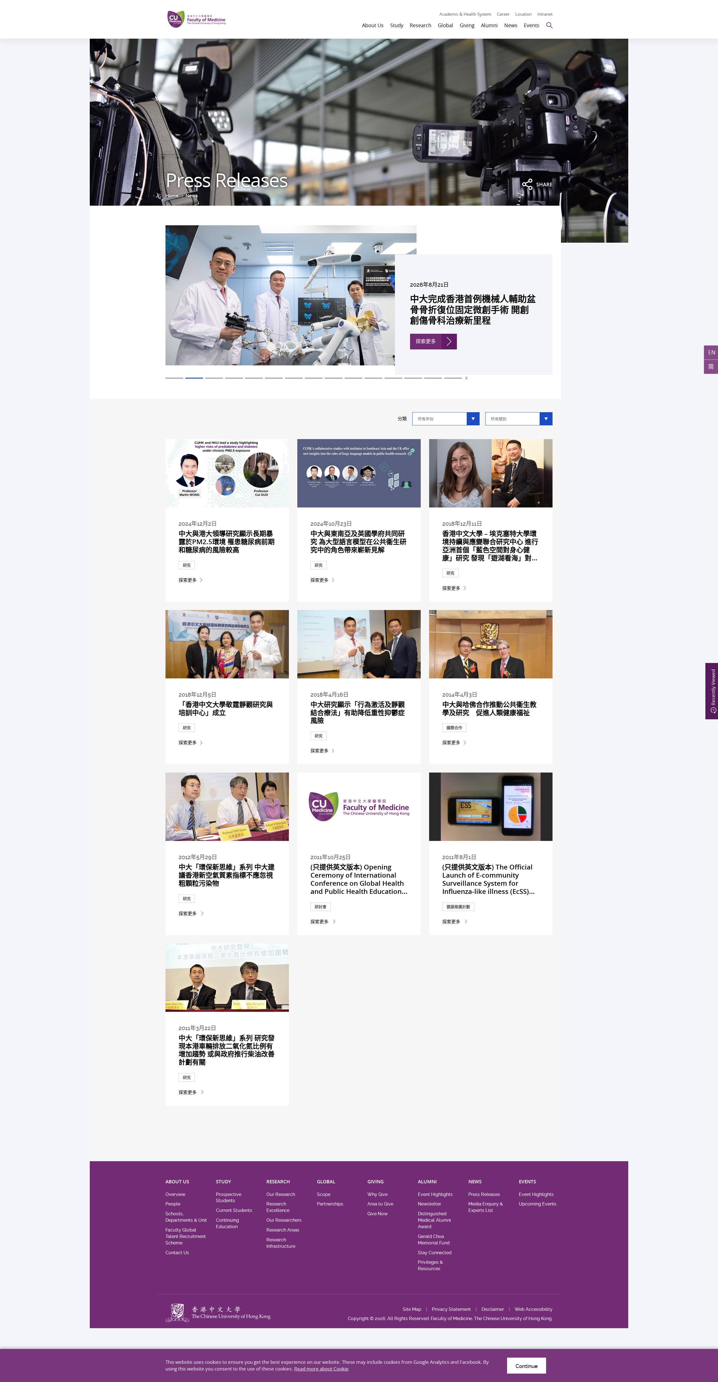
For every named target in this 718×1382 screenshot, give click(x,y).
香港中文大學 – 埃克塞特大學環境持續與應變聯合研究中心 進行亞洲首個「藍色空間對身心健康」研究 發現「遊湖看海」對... (490, 545)
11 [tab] (373, 378)
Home (172, 195)
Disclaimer (493, 1309)
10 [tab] (353, 378)
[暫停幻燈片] (467, 378)
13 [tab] (413, 378)
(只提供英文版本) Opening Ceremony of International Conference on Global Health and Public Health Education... (359, 879)
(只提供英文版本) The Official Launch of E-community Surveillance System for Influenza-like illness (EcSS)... (488, 879)
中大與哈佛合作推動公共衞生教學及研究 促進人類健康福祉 (489, 708)
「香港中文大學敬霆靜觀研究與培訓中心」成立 (226, 708)
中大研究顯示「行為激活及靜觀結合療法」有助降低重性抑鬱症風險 (357, 712)
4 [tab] (234, 378)
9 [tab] (333, 378)
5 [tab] (254, 378)
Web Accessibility (534, 1309)
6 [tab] (274, 378)
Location (523, 14)
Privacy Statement (451, 1309)
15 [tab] (453, 378)
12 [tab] (393, 378)
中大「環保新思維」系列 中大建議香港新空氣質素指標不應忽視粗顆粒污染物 (227, 875)
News (192, 195)
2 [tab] (194, 378)
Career (503, 14)
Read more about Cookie (321, 1368)
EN (711, 352)
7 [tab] (294, 378)
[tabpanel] (359, 300)
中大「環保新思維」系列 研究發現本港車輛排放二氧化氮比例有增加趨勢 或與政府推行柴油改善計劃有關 (227, 1049)
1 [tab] (174, 378)
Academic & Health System (465, 14)
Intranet (545, 14)
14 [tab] (433, 378)
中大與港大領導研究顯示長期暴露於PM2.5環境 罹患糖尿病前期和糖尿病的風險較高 (227, 541)
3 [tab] (214, 378)
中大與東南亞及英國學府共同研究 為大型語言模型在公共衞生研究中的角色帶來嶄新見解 (358, 541)
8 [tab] (314, 378)
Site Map (412, 1309)
